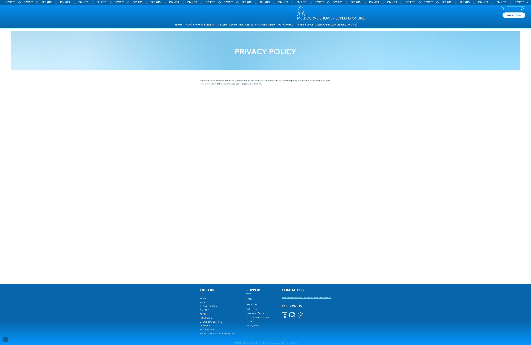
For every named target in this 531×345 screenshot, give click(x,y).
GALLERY (204, 310)
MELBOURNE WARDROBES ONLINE (217, 333)
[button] (502, 9)
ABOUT (203, 314)
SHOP (202, 302)
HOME (203, 298)
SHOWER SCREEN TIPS (211, 321)
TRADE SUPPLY (207, 329)
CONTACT (205, 325)
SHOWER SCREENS (209, 306)
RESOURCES (206, 318)
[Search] (516, 9)
